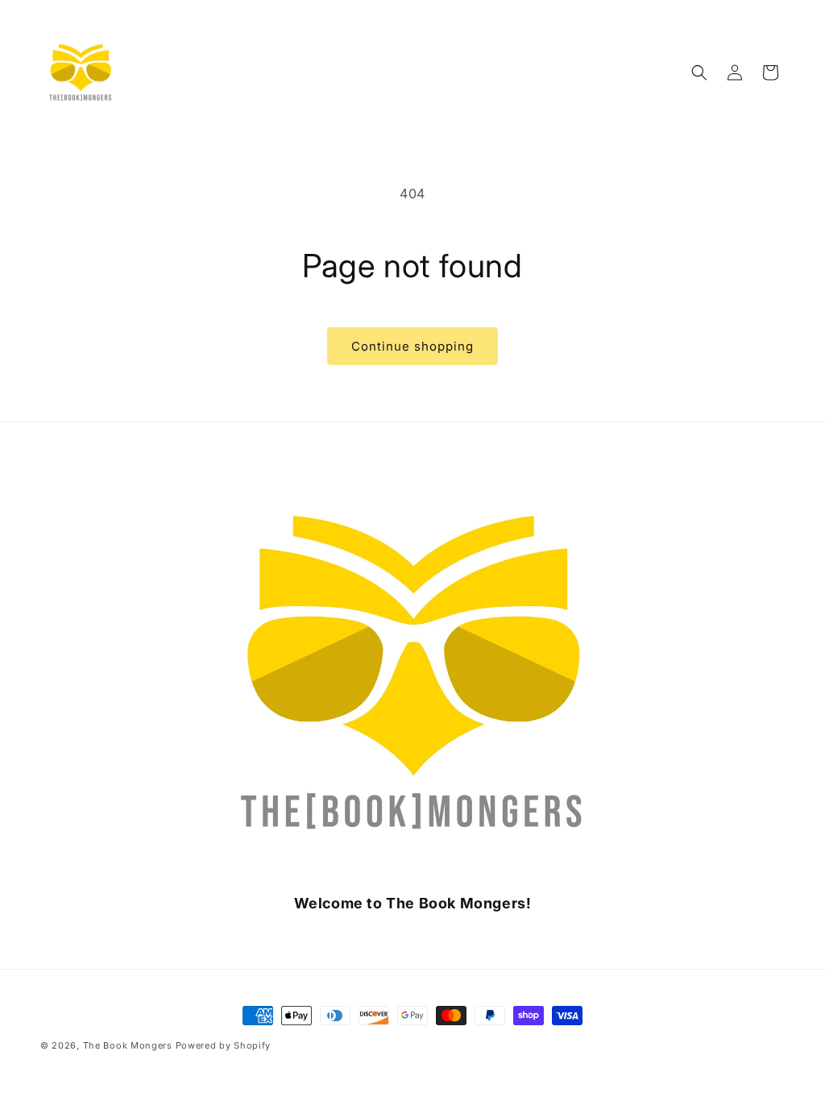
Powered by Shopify (224, 1045)
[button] (699, 72)
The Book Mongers (127, 1045)
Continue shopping (412, 346)
